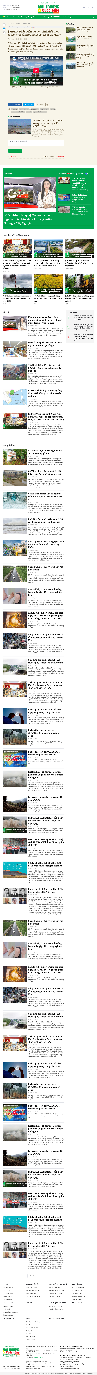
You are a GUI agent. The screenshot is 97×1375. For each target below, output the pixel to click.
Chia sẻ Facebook (16, 104)
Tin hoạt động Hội (8, 1293)
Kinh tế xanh (38, 17)
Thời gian (51, 156)
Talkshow (29, 1325)
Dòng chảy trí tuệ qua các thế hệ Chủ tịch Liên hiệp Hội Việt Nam (46, 890)
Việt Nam (14, 109)
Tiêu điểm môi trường (33, 1322)
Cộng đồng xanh (8, 1306)
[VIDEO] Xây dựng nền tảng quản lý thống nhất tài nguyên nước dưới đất (79, 298)
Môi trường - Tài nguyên (28, 17)
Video (73, 17)
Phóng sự (29, 1331)
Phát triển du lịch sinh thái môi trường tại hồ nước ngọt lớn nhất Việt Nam (47, 123)
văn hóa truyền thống (18, 112)
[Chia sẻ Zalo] (4, 28)
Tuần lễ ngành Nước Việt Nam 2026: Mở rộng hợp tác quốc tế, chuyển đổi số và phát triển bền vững (45, 685)
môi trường (34, 109)
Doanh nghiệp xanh (78, 1296)
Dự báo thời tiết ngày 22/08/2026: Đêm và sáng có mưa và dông (80, 198)
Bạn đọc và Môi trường (56, 1309)
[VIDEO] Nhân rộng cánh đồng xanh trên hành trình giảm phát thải (48, 298)
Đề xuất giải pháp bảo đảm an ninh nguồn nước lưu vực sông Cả (45, 344)
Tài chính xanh (77, 1293)
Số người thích (60, 156)
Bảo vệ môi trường (55, 1287)
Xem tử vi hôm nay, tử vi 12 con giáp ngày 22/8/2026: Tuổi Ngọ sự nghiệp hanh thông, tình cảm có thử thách (45, 616)
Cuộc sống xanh (47, 17)
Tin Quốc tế (6, 1290)
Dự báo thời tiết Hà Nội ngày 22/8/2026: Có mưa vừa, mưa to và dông (44, 733)
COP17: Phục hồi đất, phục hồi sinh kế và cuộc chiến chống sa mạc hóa (45, 864)
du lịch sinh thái (24, 109)
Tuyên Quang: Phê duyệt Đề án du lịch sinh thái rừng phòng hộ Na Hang (84, 29)
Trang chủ (11, 23)
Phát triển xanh (8, 1315)
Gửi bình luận (15, 151)
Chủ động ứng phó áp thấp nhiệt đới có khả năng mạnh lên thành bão (45, 520)
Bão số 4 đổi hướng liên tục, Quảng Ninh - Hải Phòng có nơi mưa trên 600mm (45, 393)
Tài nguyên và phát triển (57, 1290)
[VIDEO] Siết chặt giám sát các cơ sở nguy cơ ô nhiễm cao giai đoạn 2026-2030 (17, 298)
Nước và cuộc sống (14, 17)
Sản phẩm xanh (77, 1299)
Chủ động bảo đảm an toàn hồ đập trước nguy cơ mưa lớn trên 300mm (45, 661)
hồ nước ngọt (44, 109)
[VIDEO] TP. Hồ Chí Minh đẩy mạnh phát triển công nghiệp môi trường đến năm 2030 (47, 263)
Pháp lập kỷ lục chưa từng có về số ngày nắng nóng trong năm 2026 (44, 711)
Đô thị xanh (6, 1309)
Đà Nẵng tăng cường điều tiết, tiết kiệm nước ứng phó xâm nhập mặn (45, 472)
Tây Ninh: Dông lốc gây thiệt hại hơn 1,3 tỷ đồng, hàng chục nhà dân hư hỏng (45, 368)
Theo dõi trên (62, 173)
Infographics (8, 1318)
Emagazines (77, 1303)
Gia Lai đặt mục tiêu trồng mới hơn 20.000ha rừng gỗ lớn (45, 452)
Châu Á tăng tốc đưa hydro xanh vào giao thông (45, 568)
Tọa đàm (28, 1334)
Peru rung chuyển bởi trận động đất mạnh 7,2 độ (45, 798)
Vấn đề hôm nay (8, 1296)
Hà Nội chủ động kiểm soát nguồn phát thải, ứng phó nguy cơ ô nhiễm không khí (45, 775)
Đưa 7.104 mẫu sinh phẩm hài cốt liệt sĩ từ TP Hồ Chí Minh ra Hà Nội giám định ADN (46, 842)
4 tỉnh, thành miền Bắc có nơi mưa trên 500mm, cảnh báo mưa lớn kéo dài (45, 497)
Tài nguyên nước (31, 1287)
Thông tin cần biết (56, 1318)
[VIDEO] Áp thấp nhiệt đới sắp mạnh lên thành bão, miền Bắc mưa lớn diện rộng (80, 211)
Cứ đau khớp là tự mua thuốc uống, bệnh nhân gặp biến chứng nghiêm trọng (45, 592)
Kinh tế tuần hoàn (78, 1287)
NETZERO (55, 17)
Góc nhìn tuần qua (32, 1328)
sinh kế (29, 112)
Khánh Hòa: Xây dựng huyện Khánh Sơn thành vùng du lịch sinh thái (85, 64)
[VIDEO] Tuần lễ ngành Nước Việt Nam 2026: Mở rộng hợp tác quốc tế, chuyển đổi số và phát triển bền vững (80, 184)
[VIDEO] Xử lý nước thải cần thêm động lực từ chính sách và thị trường (79, 263)
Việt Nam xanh (26, 23)
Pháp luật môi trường (64, 17)
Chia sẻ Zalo (29, 104)
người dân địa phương (40, 112)
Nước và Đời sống (31, 1293)
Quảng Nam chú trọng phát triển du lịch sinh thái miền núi (84, 38)
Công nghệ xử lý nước (33, 1296)
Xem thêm (33, 1276)
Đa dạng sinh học (54, 1296)
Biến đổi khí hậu (8, 1299)
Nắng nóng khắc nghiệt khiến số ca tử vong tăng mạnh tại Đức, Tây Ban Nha (45, 637)
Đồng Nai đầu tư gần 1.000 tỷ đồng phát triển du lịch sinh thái (85, 47)
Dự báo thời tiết (30, 1339)
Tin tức (6, 17)
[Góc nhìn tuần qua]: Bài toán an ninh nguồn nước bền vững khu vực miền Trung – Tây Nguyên (29, 219)
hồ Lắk (53, 109)
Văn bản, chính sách (55, 1306)
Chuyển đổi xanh (77, 1290)
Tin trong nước (8, 1287)
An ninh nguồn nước (32, 1290)
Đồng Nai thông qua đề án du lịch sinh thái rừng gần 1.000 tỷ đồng (85, 56)
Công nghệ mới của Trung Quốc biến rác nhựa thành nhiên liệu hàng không (46, 544)
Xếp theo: (45, 156)
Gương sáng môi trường (10, 1312)
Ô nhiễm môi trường (55, 1293)
